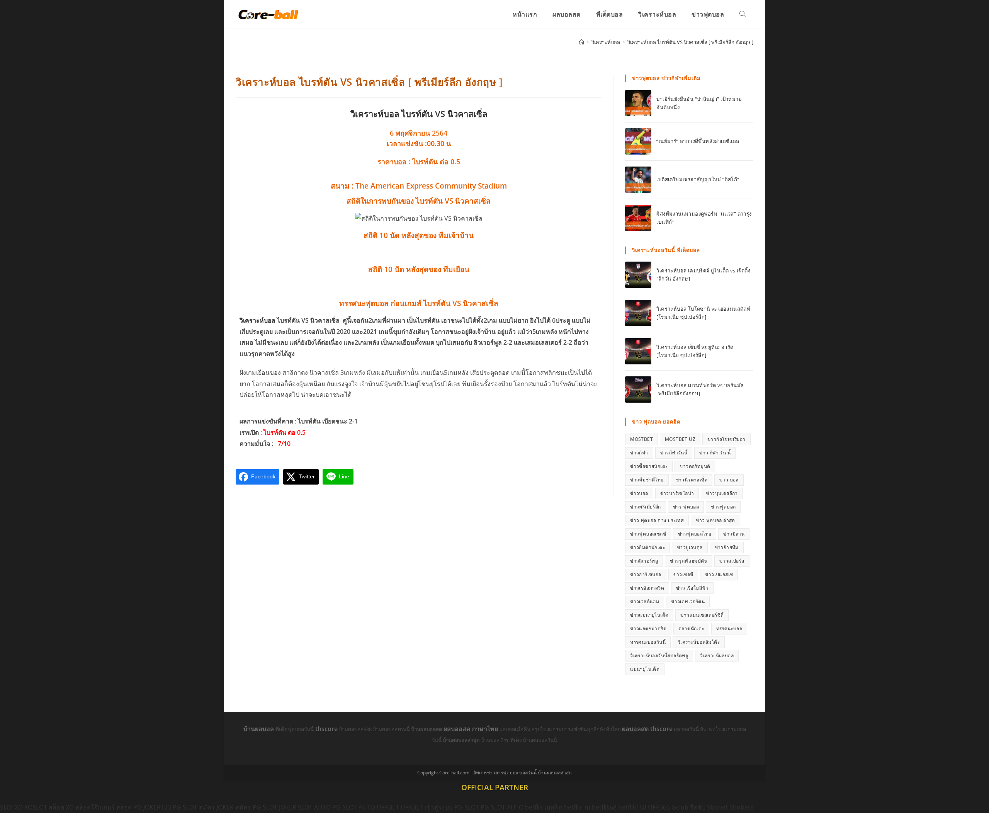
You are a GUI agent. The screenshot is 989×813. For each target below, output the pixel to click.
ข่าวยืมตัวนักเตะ (647, 547)
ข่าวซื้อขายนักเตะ (649, 466)
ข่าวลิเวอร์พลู (644, 561)
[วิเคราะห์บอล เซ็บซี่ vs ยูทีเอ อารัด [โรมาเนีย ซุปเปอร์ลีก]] (638, 351)
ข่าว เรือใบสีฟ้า (692, 588)
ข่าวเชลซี (683, 574)
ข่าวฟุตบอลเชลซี (648, 534)
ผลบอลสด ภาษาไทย (472, 729)
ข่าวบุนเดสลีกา (722, 493)
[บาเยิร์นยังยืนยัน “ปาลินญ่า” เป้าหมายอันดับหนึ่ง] (638, 103)
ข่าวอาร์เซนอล (645, 574)
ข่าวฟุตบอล (723, 506)
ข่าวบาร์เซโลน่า (677, 493)
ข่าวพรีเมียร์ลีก (645, 506)
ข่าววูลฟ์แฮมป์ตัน (688, 561)
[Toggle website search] (742, 14)
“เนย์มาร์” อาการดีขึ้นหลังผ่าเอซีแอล (697, 141)
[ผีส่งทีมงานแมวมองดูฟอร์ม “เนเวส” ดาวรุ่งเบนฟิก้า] (638, 218)
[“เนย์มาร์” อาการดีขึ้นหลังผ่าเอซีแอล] (638, 141)
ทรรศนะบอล (729, 628)
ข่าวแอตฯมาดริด (648, 628)
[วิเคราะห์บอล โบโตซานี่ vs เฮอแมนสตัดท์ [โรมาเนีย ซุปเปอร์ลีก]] (638, 313)
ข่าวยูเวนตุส (690, 547)
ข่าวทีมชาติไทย (646, 479)
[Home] (581, 42)
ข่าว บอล (729, 479)
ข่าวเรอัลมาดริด (647, 588)
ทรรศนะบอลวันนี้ (648, 642)
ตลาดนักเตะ (691, 628)
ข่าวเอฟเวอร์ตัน (688, 601)
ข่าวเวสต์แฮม (644, 601)
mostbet (641, 439)
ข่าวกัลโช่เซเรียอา (726, 439)
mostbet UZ (680, 439)
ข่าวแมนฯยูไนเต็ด (649, 615)
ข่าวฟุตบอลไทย (694, 534)
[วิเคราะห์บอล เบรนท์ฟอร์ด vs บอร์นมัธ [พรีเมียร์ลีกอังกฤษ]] (638, 389)
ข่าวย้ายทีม (727, 547)
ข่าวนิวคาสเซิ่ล (691, 479)
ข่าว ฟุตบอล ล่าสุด (715, 520)
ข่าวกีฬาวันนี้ (674, 452)
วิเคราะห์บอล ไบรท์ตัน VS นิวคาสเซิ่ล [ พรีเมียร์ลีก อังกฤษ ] (690, 42)
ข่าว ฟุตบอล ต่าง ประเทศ (657, 520)
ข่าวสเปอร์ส (731, 561)
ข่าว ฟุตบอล (686, 506)
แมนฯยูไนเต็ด (644, 669)
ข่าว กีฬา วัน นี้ (715, 452)
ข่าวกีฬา (639, 452)
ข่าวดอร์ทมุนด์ (695, 466)
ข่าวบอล (639, 493)
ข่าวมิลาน (733, 534)
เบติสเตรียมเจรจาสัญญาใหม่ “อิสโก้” (697, 179)
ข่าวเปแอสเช (719, 574)
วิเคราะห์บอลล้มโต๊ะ (699, 642)
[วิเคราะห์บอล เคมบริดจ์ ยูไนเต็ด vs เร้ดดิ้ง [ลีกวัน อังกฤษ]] (638, 275)
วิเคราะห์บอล (257, 320)
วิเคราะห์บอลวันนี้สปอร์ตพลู (659, 655)
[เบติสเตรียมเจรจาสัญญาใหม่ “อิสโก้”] (638, 180)
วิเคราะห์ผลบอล (717, 655)
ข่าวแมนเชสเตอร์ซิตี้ (702, 615)
